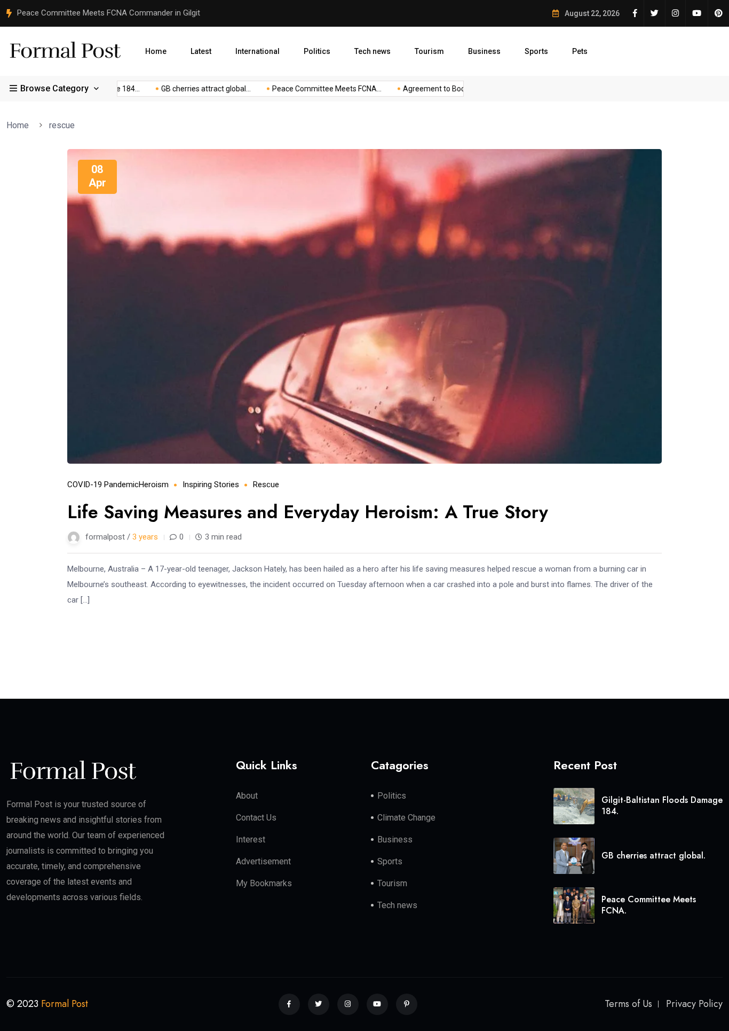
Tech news (372, 51)
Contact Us (256, 818)
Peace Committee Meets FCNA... (317, 88)
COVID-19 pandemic (103, 484)
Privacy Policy (694, 1004)
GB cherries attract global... (196, 88)
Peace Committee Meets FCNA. (648, 905)
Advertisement (263, 861)
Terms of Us (628, 1004)
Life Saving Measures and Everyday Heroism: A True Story (307, 512)
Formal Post (64, 1004)
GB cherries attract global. (653, 855)
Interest (250, 839)
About (247, 796)
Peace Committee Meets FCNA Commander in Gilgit (108, 13)
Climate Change (406, 818)
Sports (536, 51)
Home (156, 51)
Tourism (429, 51)
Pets (580, 51)
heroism (154, 484)
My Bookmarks (264, 883)
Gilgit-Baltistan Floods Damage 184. (662, 805)
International (257, 51)
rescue (62, 125)
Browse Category (54, 88)
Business (484, 51)
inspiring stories (211, 484)
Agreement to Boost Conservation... (453, 88)
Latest (201, 51)
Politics (317, 51)
